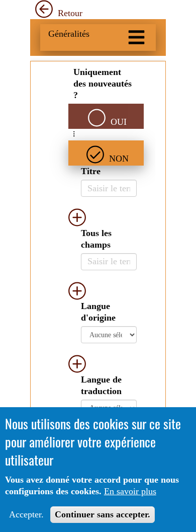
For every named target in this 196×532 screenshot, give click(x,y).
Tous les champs (96, 239)
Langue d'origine (98, 312)
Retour (68, 13)
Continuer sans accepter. (102, 514)
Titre (91, 171)
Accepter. (26, 514)
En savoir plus (130, 491)
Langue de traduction (101, 385)
